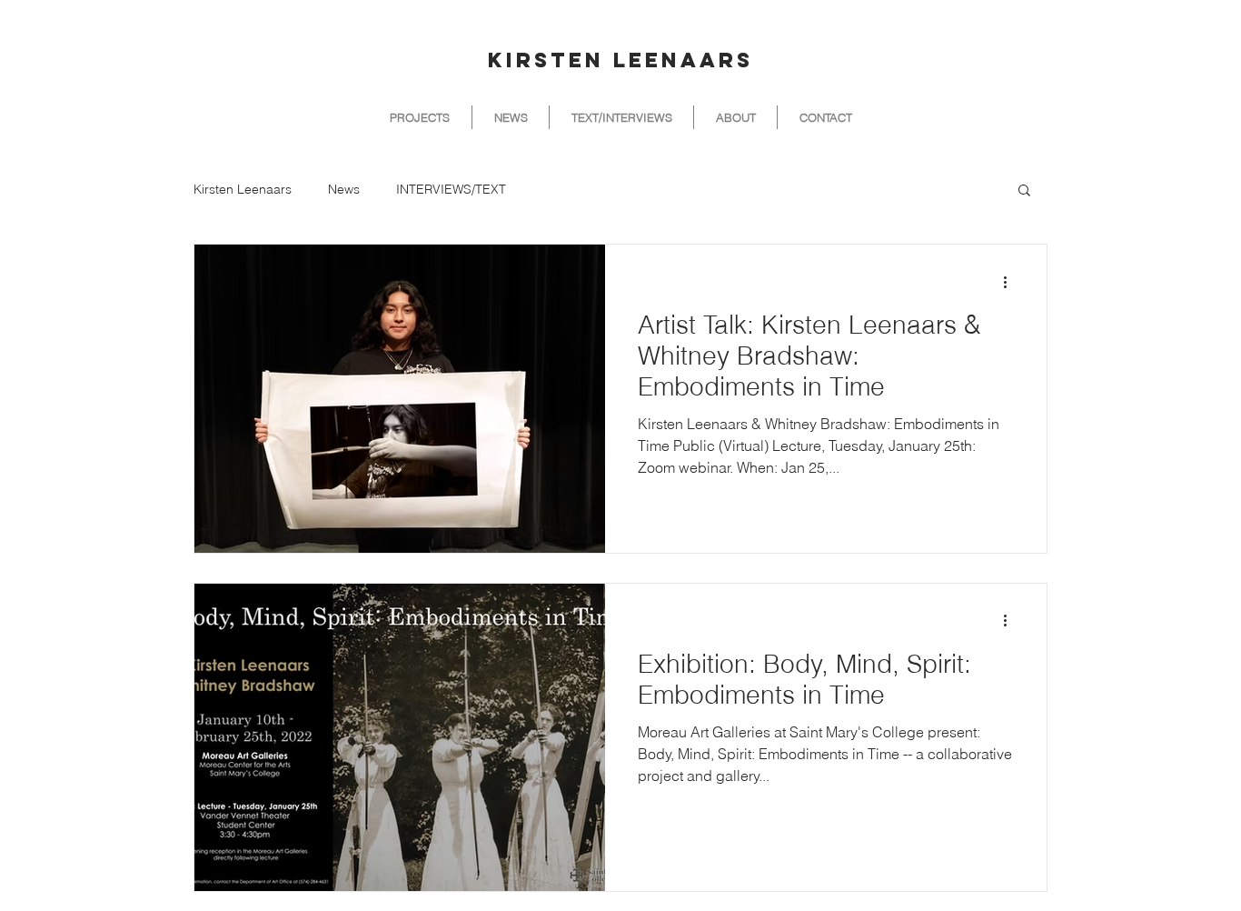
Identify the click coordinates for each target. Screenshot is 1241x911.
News (344, 189)
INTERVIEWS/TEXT (451, 189)
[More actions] (1011, 282)
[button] (1024, 191)
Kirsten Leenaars (243, 189)
